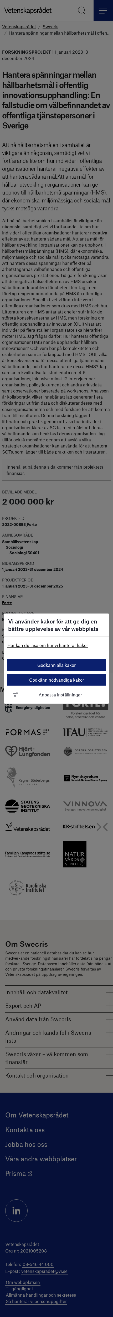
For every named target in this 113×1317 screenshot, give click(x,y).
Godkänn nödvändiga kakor (56, 679)
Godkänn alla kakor (56, 665)
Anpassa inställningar (60, 694)
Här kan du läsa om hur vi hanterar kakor (47, 645)
